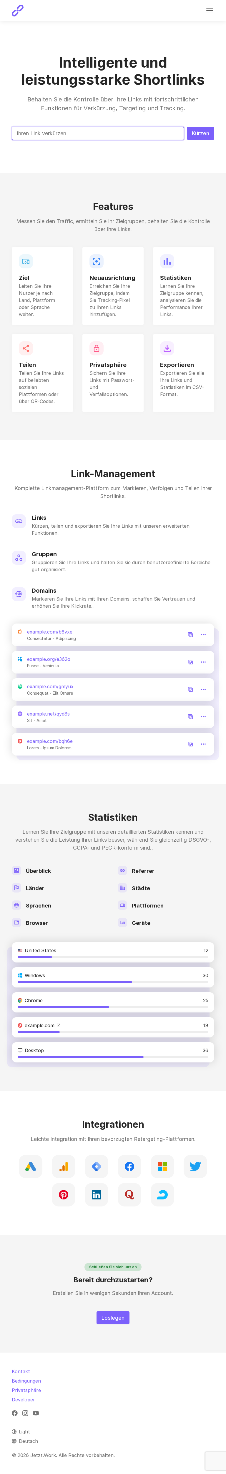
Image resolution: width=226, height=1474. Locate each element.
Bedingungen (26, 1381)
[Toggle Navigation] (209, 10)
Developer (23, 1400)
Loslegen (113, 1318)
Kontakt (21, 1371)
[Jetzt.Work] (18, 10)
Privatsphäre (26, 1390)
